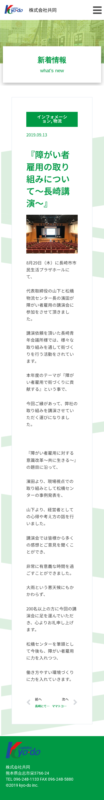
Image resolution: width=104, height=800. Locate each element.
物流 (57, 121)
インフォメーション (52, 119)
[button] (97, 10)
